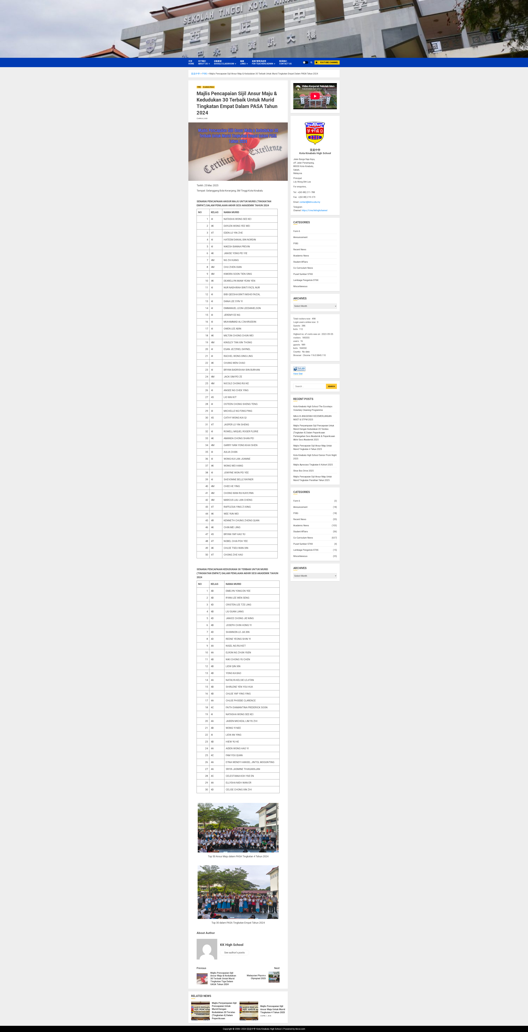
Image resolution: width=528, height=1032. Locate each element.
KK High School (231, 945)
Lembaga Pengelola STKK (305, 280)
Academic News (208, 87)
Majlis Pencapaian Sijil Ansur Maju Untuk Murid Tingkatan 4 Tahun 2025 (272, 1009)
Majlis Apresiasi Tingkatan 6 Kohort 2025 (313, 464)
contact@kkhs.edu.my (309, 202)
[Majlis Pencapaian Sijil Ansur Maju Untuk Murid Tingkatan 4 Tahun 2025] (249, 1011)
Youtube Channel (329, 62)
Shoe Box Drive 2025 (303, 470)
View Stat (297, 373)
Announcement (300, 237)
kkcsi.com (300, 1029)
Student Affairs (300, 261)
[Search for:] (309, 386)
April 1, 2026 (266, 1016)
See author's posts (234, 952)
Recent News (299, 249)
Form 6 (296, 231)
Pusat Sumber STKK (303, 274)
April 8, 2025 (203, 118)
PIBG (199, 87)
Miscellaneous (300, 286)
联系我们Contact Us (285, 62)
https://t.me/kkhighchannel (314, 210)
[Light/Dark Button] (305, 62)
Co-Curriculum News (303, 268)
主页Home (191, 62)
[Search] (311, 62)
